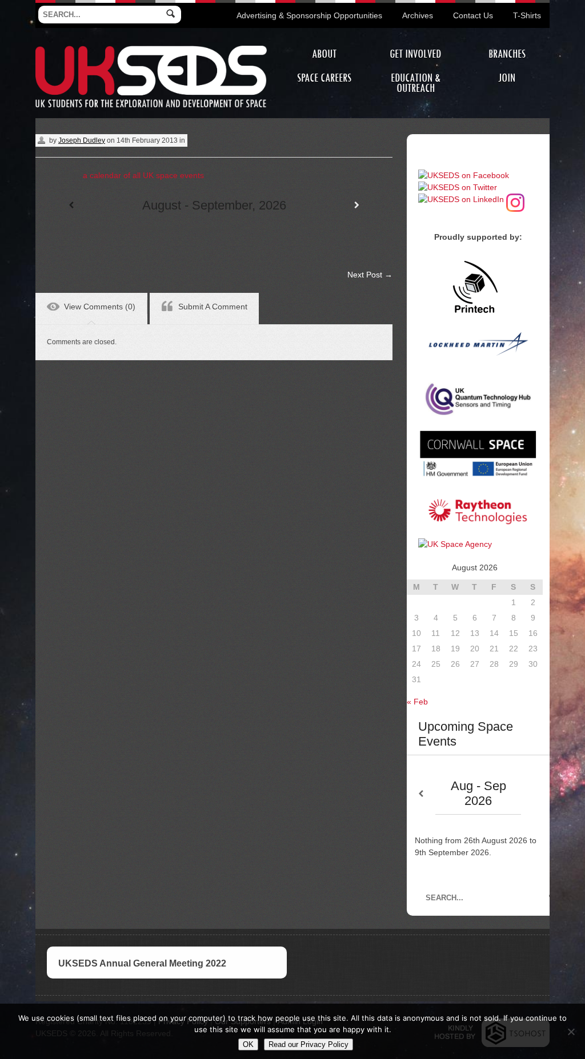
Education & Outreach (415, 83)
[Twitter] (457, 187)
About (324, 54)
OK (248, 1044)
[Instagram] (515, 199)
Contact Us (473, 15)
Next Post (369, 274)
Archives (417, 15)
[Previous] (71, 205)
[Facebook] (463, 175)
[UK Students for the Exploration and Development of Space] (151, 47)
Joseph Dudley (81, 140)
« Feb (417, 701)
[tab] (91, 308)
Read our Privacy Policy (308, 1044)
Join (506, 77)
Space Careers (324, 77)
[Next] (356, 205)
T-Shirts (527, 15)
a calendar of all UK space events (143, 175)
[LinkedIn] (461, 199)
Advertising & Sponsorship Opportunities (309, 15)
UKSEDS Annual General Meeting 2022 (142, 963)
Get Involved (415, 54)
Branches (507, 54)
